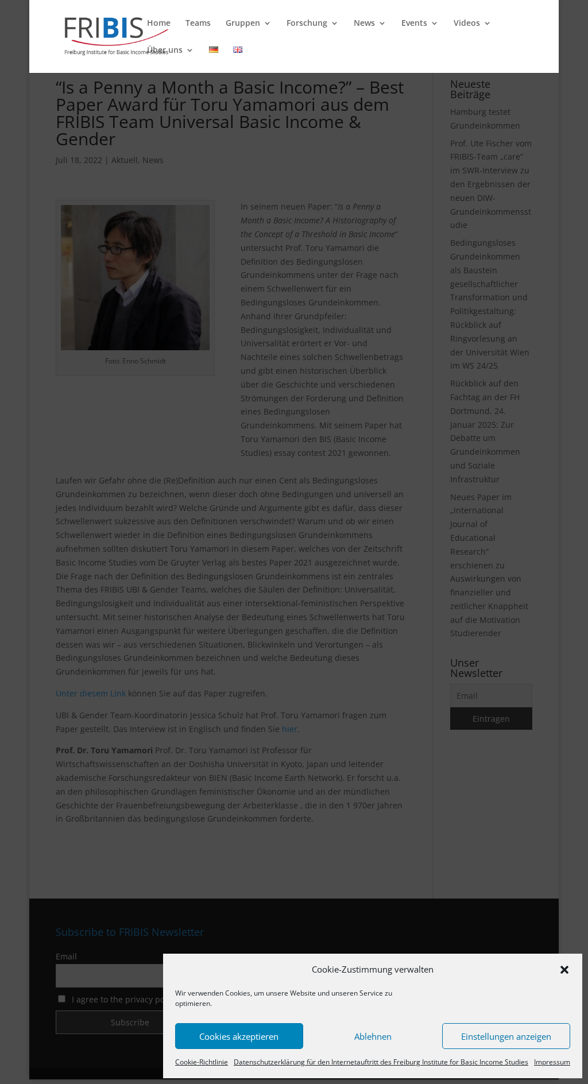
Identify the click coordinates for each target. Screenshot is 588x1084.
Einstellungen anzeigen (506, 1036)
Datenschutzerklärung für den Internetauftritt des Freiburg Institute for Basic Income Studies (381, 1062)
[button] (564, 969)
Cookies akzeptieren (238, 1036)
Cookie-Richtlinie (201, 1062)
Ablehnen (373, 1036)
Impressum (552, 1062)
